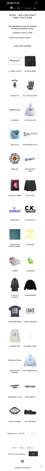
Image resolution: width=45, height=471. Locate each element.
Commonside (30, 295)
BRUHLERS (15, 220)
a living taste (15, 71)
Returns (22, 448)
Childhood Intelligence (15, 245)
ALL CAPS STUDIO (30, 96)
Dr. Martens (30, 421)
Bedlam (14, 169)
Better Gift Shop (30, 170)
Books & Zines (15, 195)
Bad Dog (15, 145)
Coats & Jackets (15, 296)
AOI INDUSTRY (30, 120)
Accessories (30, 71)
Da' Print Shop (30, 346)
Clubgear (30, 271)
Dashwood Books (15, 372)
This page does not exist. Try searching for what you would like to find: (22, 27)
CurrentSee (15, 346)
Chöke (15, 271)
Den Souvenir (15, 421)
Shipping (30, 448)
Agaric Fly (14, 96)
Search (14, 448)
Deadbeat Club (15, 397)
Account (28, 8)
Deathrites (30, 397)
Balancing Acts (30, 145)
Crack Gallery (30, 322)
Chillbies (30, 244)
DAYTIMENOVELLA (30, 371)
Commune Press (15, 322)
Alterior (15, 120)
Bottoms (30, 195)
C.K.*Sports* (30, 220)
